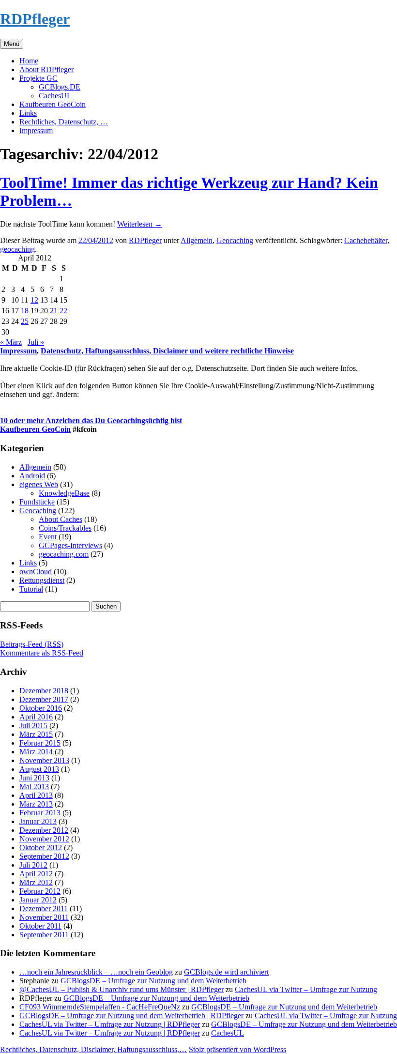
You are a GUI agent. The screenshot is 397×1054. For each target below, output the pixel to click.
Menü (11, 43)
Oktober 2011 (40, 926)
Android (32, 476)
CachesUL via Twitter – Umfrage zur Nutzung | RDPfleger (109, 1024)
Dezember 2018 (43, 691)
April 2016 (36, 717)
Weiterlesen (139, 224)
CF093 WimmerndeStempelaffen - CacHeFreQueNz (99, 1007)
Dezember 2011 (43, 908)
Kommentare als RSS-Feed (41, 653)
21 (54, 310)
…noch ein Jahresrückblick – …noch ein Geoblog (96, 972)
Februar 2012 (40, 891)
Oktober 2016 (40, 708)
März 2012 (36, 882)
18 (25, 310)
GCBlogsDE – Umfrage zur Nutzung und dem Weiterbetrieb (153, 981)
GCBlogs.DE (59, 87)
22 (63, 310)
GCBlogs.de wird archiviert (226, 972)
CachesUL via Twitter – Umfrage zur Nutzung (306, 989)
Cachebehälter (365, 240)
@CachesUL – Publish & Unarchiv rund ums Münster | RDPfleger (121, 989)
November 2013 (44, 760)
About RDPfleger (46, 69)
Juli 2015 (33, 725)
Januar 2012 (38, 900)
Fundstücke (37, 502)
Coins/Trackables (65, 528)
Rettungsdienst (41, 580)
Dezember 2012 (43, 830)
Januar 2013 (38, 821)
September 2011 (44, 935)
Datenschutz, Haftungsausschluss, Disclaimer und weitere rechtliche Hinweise (167, 351)
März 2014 (36, 752)
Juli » (36, 342)
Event (48, 537)
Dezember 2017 (43, 699)
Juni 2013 (34, 778)
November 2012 (44, 839)
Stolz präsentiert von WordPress (237, 1049)
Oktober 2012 (40, 847)
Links (28, 113)
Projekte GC (38, 78)
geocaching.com (64, 554)
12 (34, 300)
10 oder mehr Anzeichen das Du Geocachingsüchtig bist (91, 420)
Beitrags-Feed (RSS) (31, 644)
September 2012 (44, 856)
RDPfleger (35, 19)
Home (28, 61)
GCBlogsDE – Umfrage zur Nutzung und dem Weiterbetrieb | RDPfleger (131, 1015)
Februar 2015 (40, 743)
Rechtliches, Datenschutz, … (63, 122)
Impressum (36, 130)
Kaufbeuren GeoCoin (52, 104)
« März (11, 342)
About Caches (60, 519)
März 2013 (36, 804)
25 (25, 321)
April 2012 (36, 874)
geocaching (17, 249)
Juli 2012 (33, 865)
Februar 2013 (40, 813)
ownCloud (35, 571)
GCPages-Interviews (70, 545)
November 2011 (44, 917)
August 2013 (39, 769)
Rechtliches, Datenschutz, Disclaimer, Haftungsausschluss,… (93, 1049)
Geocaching (234, 240)
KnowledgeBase (64, 493)
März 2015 (36, 734)
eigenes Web (38, 484)
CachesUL (55, 96)
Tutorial (31, 589)
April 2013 (36, 795)
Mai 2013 (34, 786)
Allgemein (197, 240)
